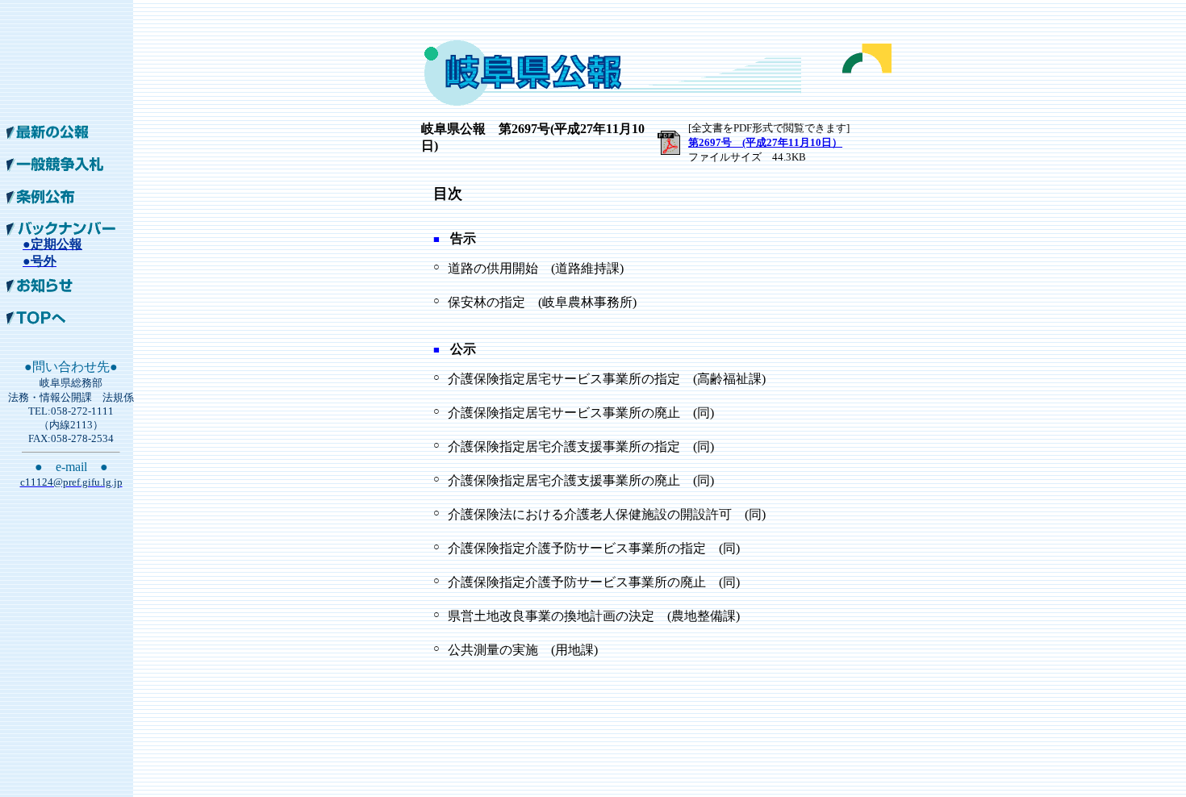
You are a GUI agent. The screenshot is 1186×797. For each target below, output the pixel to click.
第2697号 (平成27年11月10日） (765, 142)
